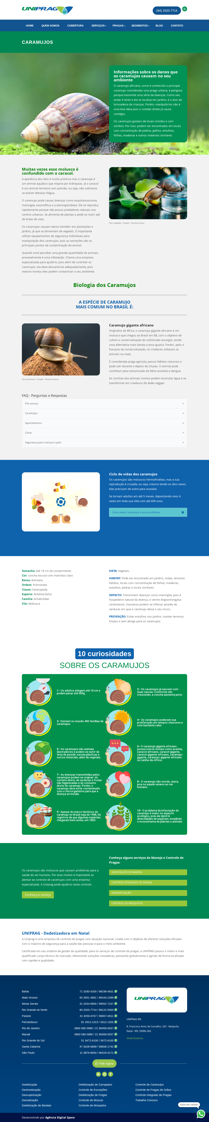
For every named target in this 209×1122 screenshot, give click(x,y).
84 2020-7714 (88, 1009)
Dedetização (29, 1084)
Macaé (26, 1034)
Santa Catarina (31, 1046)
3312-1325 (107, 1022)
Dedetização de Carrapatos (95, 1084)
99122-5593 (106, 1009)
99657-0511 (106, 1016)
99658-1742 (106, 1046)
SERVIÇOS (98, 26)
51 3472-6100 (89, 1040)
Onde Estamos (135, 1038)
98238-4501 (106, 991)
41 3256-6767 (88, 1016)
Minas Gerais (30, 1003)
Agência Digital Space (60, 1117)
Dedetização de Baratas (36, 1105)
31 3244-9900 (88, 1003)
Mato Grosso (30, 997)
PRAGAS (118, 26)
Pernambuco (29, 1022)
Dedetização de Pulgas (93, 1095)
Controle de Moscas (91, 1100)
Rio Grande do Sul (33, 1040)
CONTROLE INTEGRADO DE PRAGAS (132, 882)
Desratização (30, 1100)
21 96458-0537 (104, 1028)
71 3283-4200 (88, 991)
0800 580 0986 (83, 1028)
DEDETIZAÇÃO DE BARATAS (127, 872)
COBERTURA (75, 26)
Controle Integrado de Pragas (153, 1095)
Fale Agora (106, 1063)
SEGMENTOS (139, 26)
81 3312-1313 (89, 1022)
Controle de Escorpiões (93, 1089)
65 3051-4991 (88, 997)
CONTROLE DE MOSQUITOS (127, 903)
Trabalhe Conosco (146, 1100)
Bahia (25, 991)
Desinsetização (31, 1089)
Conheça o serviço (38, 895)
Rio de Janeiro (31, 1028)
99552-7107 (106, 1003)
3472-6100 (107, 1040)
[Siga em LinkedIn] (98, 1074)
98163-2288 (106, 997)
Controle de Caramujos (149, 1084)
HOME (30, 26)
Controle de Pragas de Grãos (153, 1089)
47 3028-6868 (88, 1046)
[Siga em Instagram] (104, 1074)
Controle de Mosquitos (92, 1105)
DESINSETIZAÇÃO (121, 893)
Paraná (26, 1016)
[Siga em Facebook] (110, 1074)
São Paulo (28, 1052)
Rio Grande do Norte (34, 1009)
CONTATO (177, 26)
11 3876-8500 (88, 1052)
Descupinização (31, 1095)
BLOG (159, 26)
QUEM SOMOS (50, 26)
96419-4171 (106, 1052)
